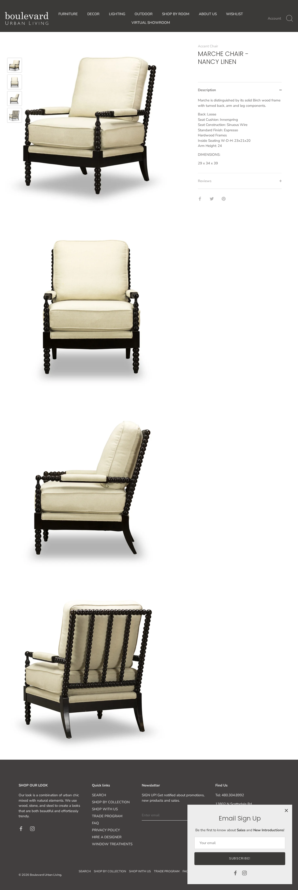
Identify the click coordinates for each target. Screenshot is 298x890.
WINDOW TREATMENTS (112, 844)
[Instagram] (244, 872)
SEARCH (99, 795)
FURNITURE (68, 14)
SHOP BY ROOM (175, 14)
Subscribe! (240, 858)
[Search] (289, 18)
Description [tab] (207, 90)
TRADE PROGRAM (107, 816)
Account (274, 18)
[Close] (286, 810)
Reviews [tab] (204, 181)
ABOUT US (208, 14)
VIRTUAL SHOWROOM (151, 22)
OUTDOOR (143, 14)
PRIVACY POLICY (106, 830)
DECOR (93, 14)
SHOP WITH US (105, 809)
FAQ (95, 823)
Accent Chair (208, 46)
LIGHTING (117, 14)
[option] (14, 66)
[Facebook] (235, 872)
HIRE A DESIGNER (107, 837)
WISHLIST (234, 14)
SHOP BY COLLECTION (111, 802)
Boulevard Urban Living (45, 875)
